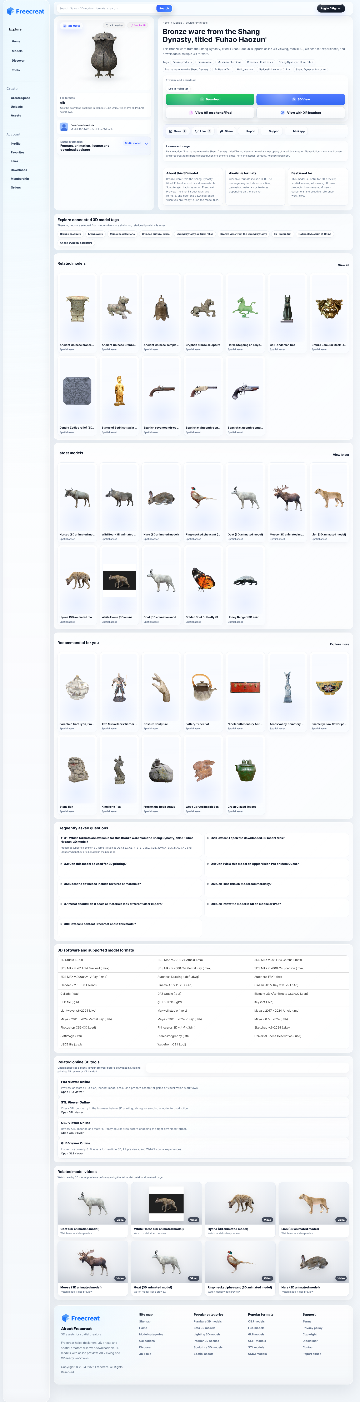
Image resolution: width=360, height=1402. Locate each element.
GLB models (256, 1334)
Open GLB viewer (72, 1153)
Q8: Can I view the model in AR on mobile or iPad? (246, 904)
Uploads (17, 106)
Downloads (19, 170)
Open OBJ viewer (72, 1132)
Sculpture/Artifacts (197, 22)
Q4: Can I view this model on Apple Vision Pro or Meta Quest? (255, 863)
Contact (308, 1347)
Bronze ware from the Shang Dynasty (187, 69)
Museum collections (229, 62)
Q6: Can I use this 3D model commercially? (241, 884)
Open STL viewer (72, 1112)
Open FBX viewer (72, 1091)
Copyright (310, 1334)
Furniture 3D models (208, 1321)
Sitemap (145, 1321)
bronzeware (205, 62)
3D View (74, 26)
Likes (14, 161)
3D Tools (145, 1353)
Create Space (20, 98)
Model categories (151, 1334)
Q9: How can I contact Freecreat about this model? (100, 924)
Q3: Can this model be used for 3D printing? (95, 863)
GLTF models (257, 1340)
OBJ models (256, 1321)
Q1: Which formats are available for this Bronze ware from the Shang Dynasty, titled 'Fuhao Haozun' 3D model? (127, 840)
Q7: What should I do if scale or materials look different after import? (113, 904)
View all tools (248, 1068)
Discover (18, 60)
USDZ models (257, 1353)
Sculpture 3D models (208, 1347)
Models (17, 51)
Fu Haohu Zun (223, 69)
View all (343, 265)
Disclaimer (310, 1340)
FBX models (256, 1327)
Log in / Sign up (178, 88)
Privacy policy (312, 1327)
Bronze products (182, 62)
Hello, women (245, 69)
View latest (341, 454)
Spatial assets (204, 1353)
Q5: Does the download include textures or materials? (102, 884)
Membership (20, 178)
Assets (16, 115)
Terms (307, 1321)
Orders (16, 187)
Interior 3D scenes (206, 1340)
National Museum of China (274, 69)
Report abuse (312, 1353)
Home (16, 41)
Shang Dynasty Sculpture (311, 69)
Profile (15, 143)
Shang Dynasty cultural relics (296, 62)
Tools (16, 70)
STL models (256, 1347)
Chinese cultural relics (260, 62)
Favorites (17, 152)
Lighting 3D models (207, 1334)
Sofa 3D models (204, 1327)
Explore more (339, 644)
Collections (147, 1340)
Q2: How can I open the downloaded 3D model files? (248, 838)
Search (164, 8)
